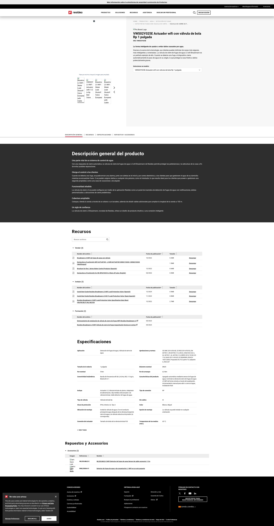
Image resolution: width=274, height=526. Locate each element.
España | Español (189, 507)
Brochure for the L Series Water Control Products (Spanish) (97, 269)
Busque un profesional (131, 500)
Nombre (99, 456)
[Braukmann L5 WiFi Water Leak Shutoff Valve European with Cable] (94, 21)
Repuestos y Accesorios (124, 135)
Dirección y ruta (156, 492)
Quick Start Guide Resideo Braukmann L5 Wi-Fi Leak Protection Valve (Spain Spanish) (106, 296)
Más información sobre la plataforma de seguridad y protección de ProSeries (137, 2)
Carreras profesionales (74, 504)
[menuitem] (105, 12)
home (135, 21)
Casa (74, 12)
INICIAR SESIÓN (204, 12)
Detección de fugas (163, 21)
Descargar (192, 258)
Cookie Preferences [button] (171, 519)
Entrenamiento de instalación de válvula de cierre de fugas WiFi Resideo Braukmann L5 (106, 321)
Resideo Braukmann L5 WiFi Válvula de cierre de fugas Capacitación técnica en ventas (106, 325)
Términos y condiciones (127, 519)
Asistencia (147, 12)
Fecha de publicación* (153, 254)
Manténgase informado (250, 6)
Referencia (83, 456)
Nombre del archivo (83, 254)
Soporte (126, 492)
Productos (105, 12)
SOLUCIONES (120, 12)
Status (153, 500)
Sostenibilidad (71, 507)
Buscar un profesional (166, 12)
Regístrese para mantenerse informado (192, 499)
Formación (127, 496)
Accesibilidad (71, 511)
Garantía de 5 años (157, 496)
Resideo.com (100, 519)
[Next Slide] (114, 87)
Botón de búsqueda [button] (194, 12)
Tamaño (172, 254)
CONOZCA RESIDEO (76, 487)
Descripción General (74, 135)
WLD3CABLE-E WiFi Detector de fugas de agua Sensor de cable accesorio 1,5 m (123, 461)
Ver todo (83, 430)
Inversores (266, 6)
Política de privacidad (112, 519)
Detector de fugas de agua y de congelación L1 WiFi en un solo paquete (121, 468)
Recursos (134, 12)
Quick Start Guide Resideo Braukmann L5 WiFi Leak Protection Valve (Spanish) (103, 292)
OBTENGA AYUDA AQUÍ (134, 487)
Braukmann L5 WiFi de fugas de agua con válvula (93, 258)
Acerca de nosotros (231, 6)
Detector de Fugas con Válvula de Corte (151, 24)
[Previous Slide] (114, 92)
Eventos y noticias (73, 500)
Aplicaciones (128, 503)
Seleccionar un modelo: (141, 66)
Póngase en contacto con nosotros (135, 507)
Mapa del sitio (160, 519)
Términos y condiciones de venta (145, 519)
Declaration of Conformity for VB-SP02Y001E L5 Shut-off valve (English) (101, 273)
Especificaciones (104, 135)
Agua (152, 21)
